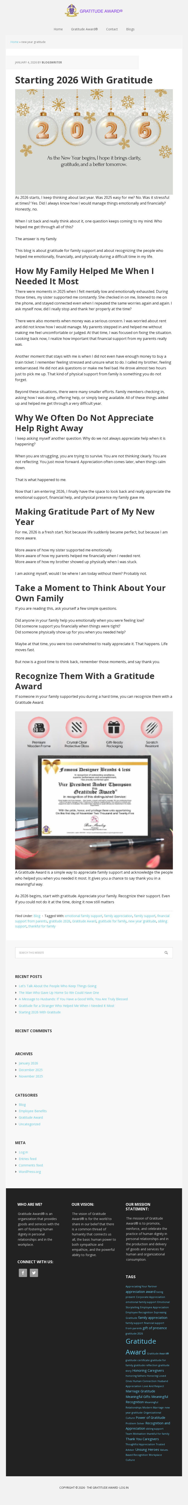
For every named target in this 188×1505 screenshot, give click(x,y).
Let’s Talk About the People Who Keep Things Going (57, 986)
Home (15, 42)
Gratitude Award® (94, 11)
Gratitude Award (84, 921)
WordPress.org (30, 1171)
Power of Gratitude (150, 1417)
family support (144, 916)
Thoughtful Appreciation (140, 1444)
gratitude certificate (138, 1360)
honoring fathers (136, 1375)
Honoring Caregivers (148, 1370)
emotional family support (83, 916)
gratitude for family (112, 921)
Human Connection (145, 1381)
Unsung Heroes (147, 1449)
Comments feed (31, 1165)
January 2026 (28, 1063)
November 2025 (31, 1076)
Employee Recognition (139, 1312)
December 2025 (31, 1070)
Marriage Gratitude (140, 1391)
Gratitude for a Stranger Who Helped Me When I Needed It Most (66, 1005)
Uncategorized (29, 1124)
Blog (36, 916)
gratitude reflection (146, 1365)
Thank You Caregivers (142, 1439)
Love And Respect (153, 1386)
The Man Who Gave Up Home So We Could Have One (59, 992)
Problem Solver (135, 1423)
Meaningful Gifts (138, 1396)
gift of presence (155, 1328)
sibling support (154, 1428)
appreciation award (140, 1291)
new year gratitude (142, 921)
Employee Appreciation (154, 1307)
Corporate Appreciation (150, 1297)
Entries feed (27, 1159)
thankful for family (41, 926)
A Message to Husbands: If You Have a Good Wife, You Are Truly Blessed (73, 999)
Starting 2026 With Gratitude (84, 79)
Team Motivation (136, 1433)
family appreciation (118, 916)
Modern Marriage (153, 1407)
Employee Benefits (33, 1111)
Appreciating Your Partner (141, 1286)
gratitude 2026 (59, 921)
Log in (23, 1152)
